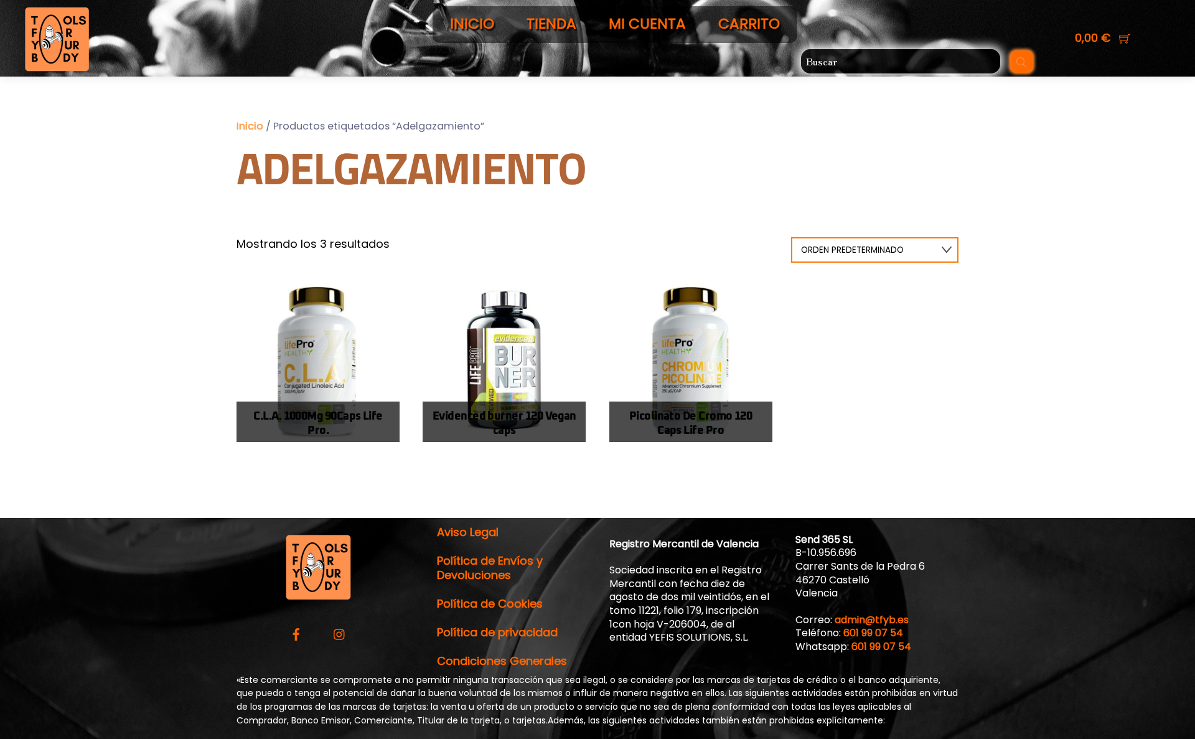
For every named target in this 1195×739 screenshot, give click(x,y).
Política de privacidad (497, 632)
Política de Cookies (490, 603)
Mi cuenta (647, 24)
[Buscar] (1021, 61)
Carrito (749, 24)
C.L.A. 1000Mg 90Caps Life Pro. (318, 423)
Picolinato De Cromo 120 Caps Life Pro (690, 423)
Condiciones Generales (502, 661)
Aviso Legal (468, 532)
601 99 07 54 (873, 633)
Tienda (551, 24)
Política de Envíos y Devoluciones (490, 568)
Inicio (472, 24)
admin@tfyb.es (872, 620)
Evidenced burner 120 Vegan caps (504, 423)
